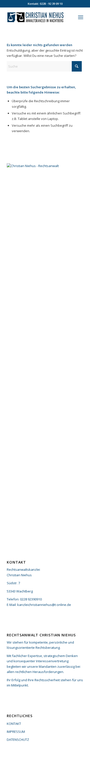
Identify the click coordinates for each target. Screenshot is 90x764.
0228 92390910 (31, 599)
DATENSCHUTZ (18, 739)
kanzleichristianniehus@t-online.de (44, 604)
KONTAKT (14, 723)
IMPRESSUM (16, 731)
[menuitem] (80, 17)
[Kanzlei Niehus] (37, 17)
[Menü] (80, 17)
